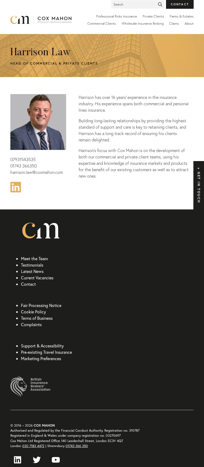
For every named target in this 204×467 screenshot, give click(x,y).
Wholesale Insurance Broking (143, 24)
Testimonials (32, 265)
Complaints (31, 324)
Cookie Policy (33, 311)
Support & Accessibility (42, 345)
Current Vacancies (37, 277)
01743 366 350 (77, 446)
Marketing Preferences (41, 358)
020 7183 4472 (33, 446)
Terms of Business (37, 318)
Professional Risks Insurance (116, 16)
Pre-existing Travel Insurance (46, 352)
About (189, 24)
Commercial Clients (101, 24)
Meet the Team (34, 258)
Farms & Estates (182, 16)
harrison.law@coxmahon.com (36, 172)
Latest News (32, 271)
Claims (174, 24)
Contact (180, 4)
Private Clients (153, 16)
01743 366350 (23, 166)
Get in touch (199, 187)
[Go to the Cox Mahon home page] (40, 20)
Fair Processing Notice (41, 305)
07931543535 (23, 159)
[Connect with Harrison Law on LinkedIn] (15, 186)
